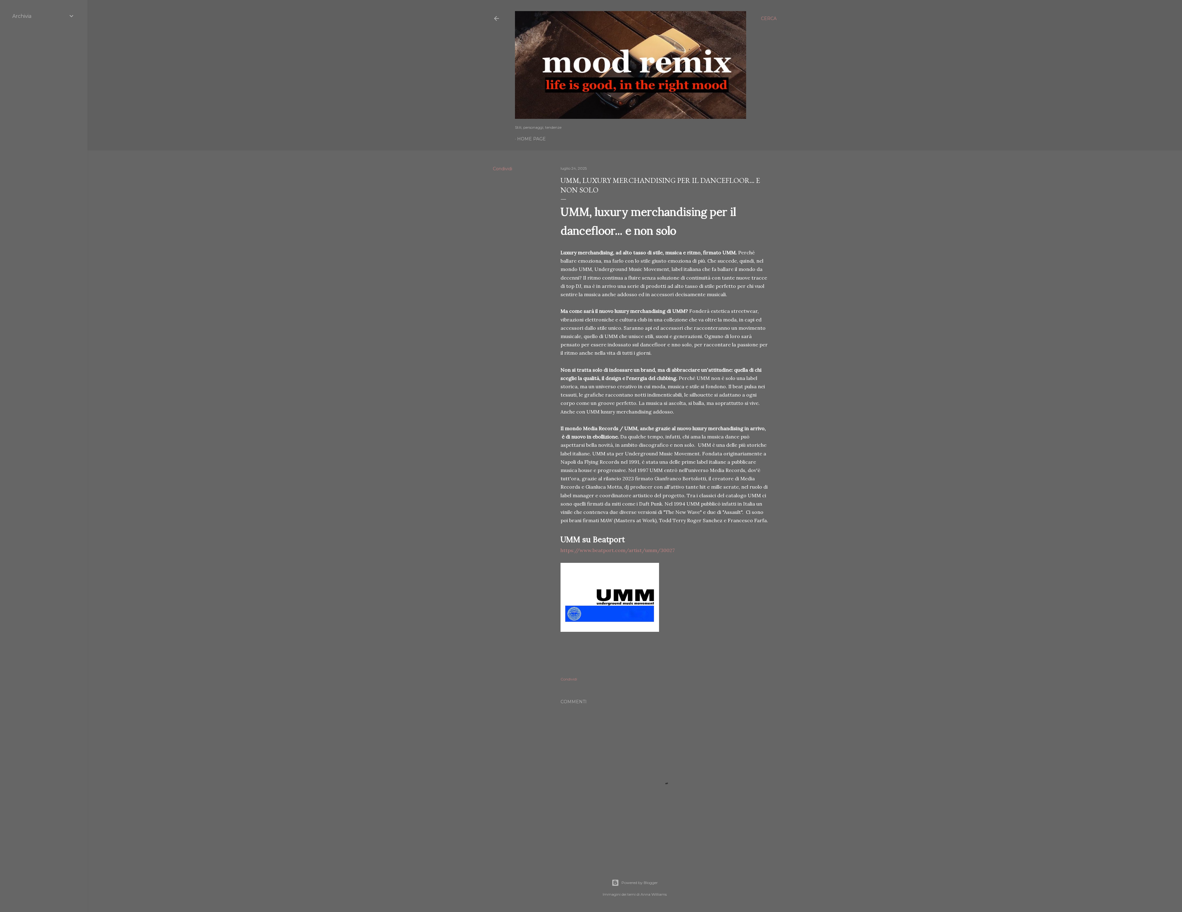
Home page (531, 139)
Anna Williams (654, 894)
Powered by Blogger (639, 882)
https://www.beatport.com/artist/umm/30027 (618, 550)
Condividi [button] (502, 169)
